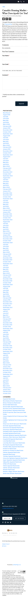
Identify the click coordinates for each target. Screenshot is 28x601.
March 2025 (6, 145)
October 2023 (7, 174)
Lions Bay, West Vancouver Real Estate (14, 443)
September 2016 (8, 328)
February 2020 (7, 254)
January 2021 (6, 235)
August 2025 (6, 135)
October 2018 (7, 282)
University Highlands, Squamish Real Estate (15, 458)
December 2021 (7, 214)
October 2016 (7, 326)
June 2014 (6, 380)
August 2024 (6, 156)
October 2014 (7, 372)
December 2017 (7, 302)
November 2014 (7, 370)
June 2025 (6, 139)
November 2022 (7, 195)
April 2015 (6, 361)
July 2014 (5, 378)
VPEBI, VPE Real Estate (9, 464)
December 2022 (7, 193)
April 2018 (6, 294)
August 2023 (6, 177)
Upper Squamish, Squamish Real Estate (14, 460)
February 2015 (7, 365)
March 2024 (6, 166)
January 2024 (7, 170)
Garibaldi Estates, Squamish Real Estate (14, 431)
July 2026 (5, 116)
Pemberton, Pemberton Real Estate (13, 450)
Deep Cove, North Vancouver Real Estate (14, 424)
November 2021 (7, 216)
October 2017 (7, 305)
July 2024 (5, 158)
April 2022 (6, 206)
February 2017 (7, 319)
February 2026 (7, 126)
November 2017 (7, 303)
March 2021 (6, 231)
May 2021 (5, 227)
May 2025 (5, 141)
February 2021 (7, 233)
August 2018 (6, 286)
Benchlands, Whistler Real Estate (12, 401)
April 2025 (6, 143)
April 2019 (6, 271)
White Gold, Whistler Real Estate (12, 473)
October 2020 (7, 240)
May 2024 (6, 162)
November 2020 (7, 239)
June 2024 (6, 160)
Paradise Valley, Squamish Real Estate (13, 446)
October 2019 (7, 261)
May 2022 (5, 204)
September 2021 (7, 219)
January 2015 (6, 366)
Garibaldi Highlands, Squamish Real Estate (15, 435)
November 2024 (7, 151)
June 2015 (6, 357)
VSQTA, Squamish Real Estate (11, 466)
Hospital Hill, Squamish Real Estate (12, 439)
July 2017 (5, 311)
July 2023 (5, 179)
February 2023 (7, 189)
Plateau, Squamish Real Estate (11, 452)
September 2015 (8, 351)
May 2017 (5, 315)
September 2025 (8, 134)
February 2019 (7, 275)
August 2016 (6, 330)
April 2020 (6, 250)
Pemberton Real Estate (9, 448)
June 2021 (6, 225)
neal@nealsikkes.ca (8, 508)
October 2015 (7, 349)
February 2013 (7, 391)
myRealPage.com (17, 564)
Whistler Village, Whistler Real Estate (13, 471)
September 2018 (8, 284)
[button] (7, 518)
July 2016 (5, 332)
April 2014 (6, 384)
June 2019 (6, 267)
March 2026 (6, 124)
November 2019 (7, 260)
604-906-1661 (13, 506)
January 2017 (6, 321)
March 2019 (6, 273)
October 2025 (7, 132)
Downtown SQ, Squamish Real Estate (13, 427)
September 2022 (8, 198)
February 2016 (7, 342)
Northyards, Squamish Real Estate (12, 445)
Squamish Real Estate (9, 399)
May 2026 (5, 120)
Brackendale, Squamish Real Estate (13, 406)
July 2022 (5, 200)
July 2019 (5, 265)
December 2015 (7, 345)
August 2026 (6, 114)
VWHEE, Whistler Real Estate (11, 467)
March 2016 (6, 340)
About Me (7, 518)
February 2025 (7, 147)
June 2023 (6, 181)
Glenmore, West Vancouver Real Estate (14, 437)
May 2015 (5, 359)
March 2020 (6, 252)
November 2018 (7, 281)
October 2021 (7, 218)
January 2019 (6, 277)
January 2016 (6, 344)
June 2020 (6, 246)
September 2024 (8, 155)
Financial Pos (8, 24)
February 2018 (7, 298)
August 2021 (6, 221)
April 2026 (6, 122)
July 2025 (5, 137)
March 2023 (6, 187)
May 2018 (5, 292)
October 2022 (7, 197)
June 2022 (6, 202)
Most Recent (6, 113)
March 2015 (6, 363)
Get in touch (19, 518)
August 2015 (6, 353)
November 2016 (7, 324)
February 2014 (7, 387)
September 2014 (8, 374)
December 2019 (7, 258)
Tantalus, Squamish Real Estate (12, 456)
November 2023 (7, 172)
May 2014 (5, 382)
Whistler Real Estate (9, 469)
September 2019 (8, 263)
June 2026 (6, 118)
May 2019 (5, 269)
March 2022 (6, 208)
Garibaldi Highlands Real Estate (12, 433)
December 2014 (7, 368)
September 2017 (8, 307)
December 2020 (7, 237)
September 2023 (8, 176)
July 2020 (5, 244)
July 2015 (5, 355)
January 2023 (6, 191)
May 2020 (5, 248)
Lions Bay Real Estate (9, 441)
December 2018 (7, 279)
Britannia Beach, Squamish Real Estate (14, 410)
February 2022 (7, 210)
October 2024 (7, 153)
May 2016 (5, 336)
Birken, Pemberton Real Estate (12, 403)
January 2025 (6, 149)
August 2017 (6, 309)
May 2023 (5, 183)
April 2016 (6, 338)
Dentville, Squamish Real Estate (12, 425)
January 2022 (6, 212)
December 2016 (7, 323)
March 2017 (6, 317)
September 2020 (8, 242)
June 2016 (6, 334)
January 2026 (6, 128)
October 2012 (7, 393)
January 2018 (6, 300)
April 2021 (6, 229)
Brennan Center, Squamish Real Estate (14, 408)
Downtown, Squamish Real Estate (12, 429)
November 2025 (7, 130)
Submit (21, 104)
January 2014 (6, 389)
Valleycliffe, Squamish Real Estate (12, 462)
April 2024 (6, 164)
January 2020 (6, 256)
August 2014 (6, 376)
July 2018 (5, 288)
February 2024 (7, 168)
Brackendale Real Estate (10, 404)
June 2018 (6, 290)
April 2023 (6, 185)
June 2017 (6, 313)
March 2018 (6, 296)
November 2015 (7, 347)
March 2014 (6, 386)
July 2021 (5, 223)
